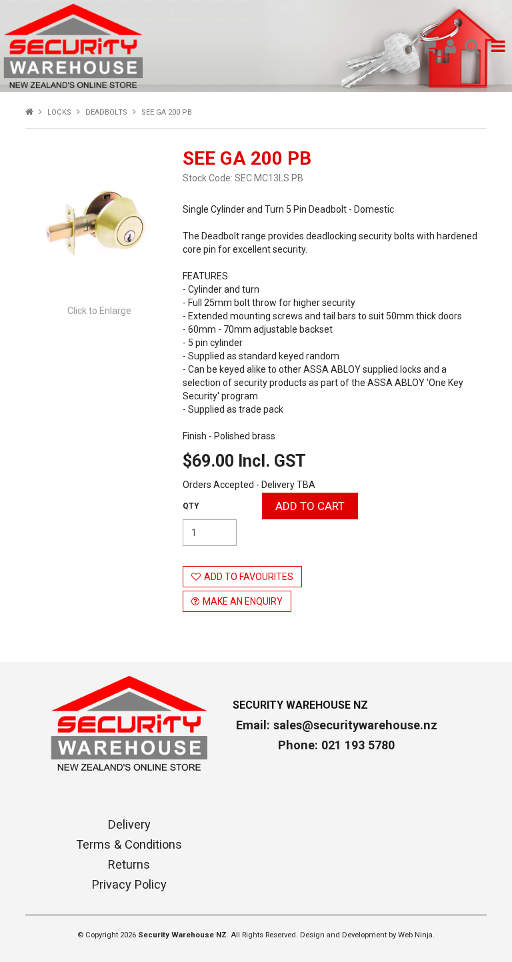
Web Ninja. (416, 935)
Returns (129, 864)
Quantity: (191, 506)
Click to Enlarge (99, 310)
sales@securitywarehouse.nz (355, 725)
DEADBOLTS (106, 112)
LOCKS (59, 112)
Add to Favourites (248, 576)
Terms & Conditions (129, 844)
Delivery (129, 824)
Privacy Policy (129, 884)
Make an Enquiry (243, 601)
